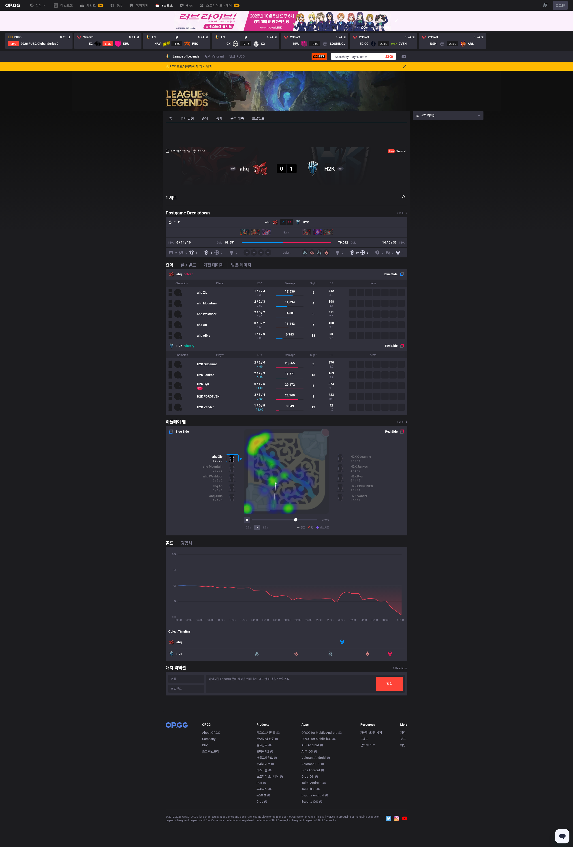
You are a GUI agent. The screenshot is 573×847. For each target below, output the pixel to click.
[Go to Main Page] (13, 5)
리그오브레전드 (266, 732)
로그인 (560, 5)
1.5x (265, 527)
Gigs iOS (307, 776)
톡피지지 (262, 789)
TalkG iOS (308, 789)
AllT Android (310, 745)
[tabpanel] (286, 342)
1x (256, 527)
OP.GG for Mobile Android (319, 732)
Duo (259, 783)
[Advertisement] (286, 135)
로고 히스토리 (210, 751)
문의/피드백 (367, 745)
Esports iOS (309, 801)
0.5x (248, 527)
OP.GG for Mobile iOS (316, 739)
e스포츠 (261, 795)
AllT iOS (307, 751)
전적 (38, 5)
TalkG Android (311, 783)
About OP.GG (211, 732)
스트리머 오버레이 (268, 776)
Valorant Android (313, 757)
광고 (403, 739)
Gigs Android (310, 770)
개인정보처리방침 (371, 732)
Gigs (260, 801)
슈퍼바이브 (263, 764)
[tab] (171, 265)
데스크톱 (262, 770)
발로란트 (262, 745)
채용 (403, 745)
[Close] (396, 21)
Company (209, 739)
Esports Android (312, 795)
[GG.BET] (319, 56)
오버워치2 (263, 751)
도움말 (364, 739)
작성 (389, 683)
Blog (205, 745)
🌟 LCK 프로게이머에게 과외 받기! (189, 66)
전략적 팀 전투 (265, 739)
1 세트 (171, 197)
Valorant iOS (310, 764)
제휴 (403, 732)
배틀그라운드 (265, 757)
